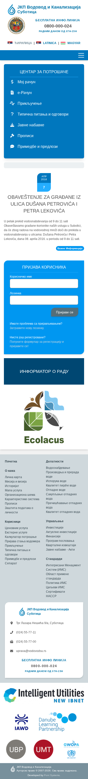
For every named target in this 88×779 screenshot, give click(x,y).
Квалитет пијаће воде (61, 485)
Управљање (55, 521)
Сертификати (55, 591)
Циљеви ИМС (55, 587)
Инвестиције (55, 527)
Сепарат (11, 563)
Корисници (12, 521)
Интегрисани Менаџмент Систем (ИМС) (63, 567)
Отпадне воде (56, 490)
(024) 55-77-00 (25, 641)
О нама (10, 470)
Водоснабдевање (58, 468)
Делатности (54, 461)
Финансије (53, 536)
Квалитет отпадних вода (63, 512)
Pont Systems (52, 775)
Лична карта (13, 477)
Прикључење (14, 545)
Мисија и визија (16, 481)
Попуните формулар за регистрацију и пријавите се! (37, 344)
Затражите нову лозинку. (27, 328)
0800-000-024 (44, 666)
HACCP (51, 596)
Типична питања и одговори (17, 552)
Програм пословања (60, 541)
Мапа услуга (13, 490)
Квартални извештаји (61, 545)
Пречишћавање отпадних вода (64, 505)
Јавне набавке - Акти (60, 549)
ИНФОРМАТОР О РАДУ (44, 371)
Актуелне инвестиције (61, 532)
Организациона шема (20, 494)
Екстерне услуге (16, 532)
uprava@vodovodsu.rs (30, 651)
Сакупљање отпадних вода (61, 496)
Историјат (12, 486)
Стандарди (54, 559)
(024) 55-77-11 (25, 632)
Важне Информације (70, 248)
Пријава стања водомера (22, 541)
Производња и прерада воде (62, 474)
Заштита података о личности (19, 510)
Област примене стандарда (57, 576)
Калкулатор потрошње (21, 537)
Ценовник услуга (16, 528)
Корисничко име (21, 276)
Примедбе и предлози (20, 559)
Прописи (11, 503)
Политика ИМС (56, 583)
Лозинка (15, 293)
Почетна (11, 461)
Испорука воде (56, 481)
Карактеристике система (22, 499)
